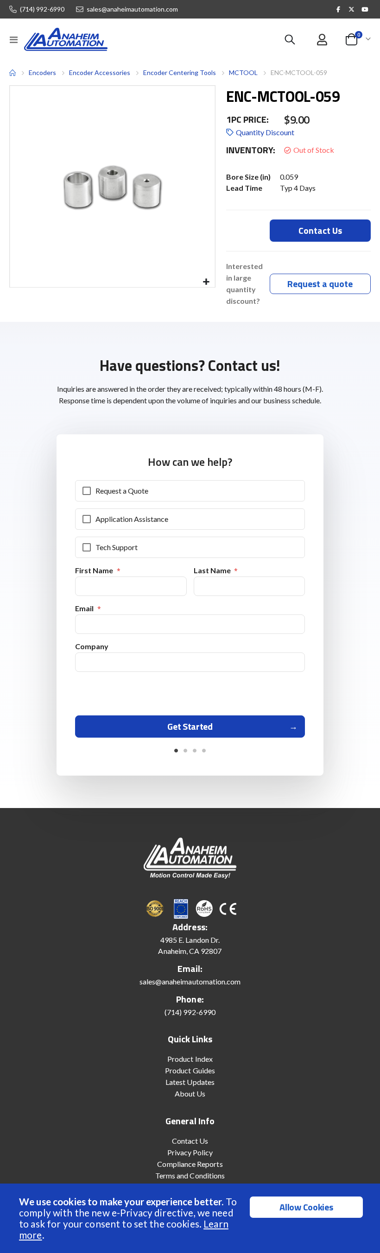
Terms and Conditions (190, 1175)
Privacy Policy (190, 1152)
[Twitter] (352, 9)
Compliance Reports (189, 1163)
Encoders (42, 72)
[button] (206, 282)
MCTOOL (243, 72)
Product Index (190, 1058)
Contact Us (190, 1140)
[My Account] (322, 39)
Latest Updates (190, 1082)
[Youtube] (365, 9)
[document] (191, 1218)
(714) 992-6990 (42, 9)
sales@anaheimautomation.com (132, 9)
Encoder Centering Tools (179, 72)
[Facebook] (338, 9)
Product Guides (190, 1070)
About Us (190, 1093)
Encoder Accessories (99, 72)
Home (12, 72)
